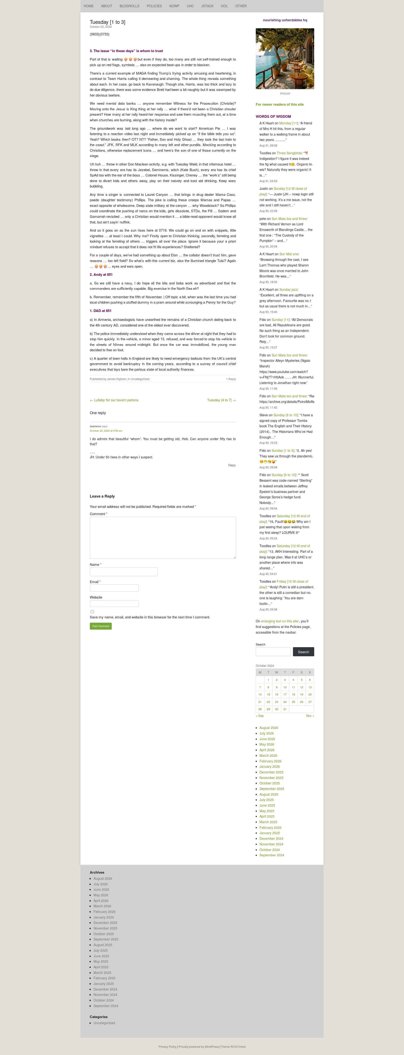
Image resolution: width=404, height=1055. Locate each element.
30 (276, 709)
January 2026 (270, 766)
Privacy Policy (168, 1046)
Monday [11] (288, 123)
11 (293, 687)
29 (268, 709)
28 (260, 709)
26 (301, 702)
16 (276, 694)
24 (285, 702)
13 (310, 687)
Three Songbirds (289, 153)
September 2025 (272, 788)
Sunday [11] (280, 319)
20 (310, 694)
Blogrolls (129, 6)
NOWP (174, 6)
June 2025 (267, 805)
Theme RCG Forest (233, 1046)
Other (241, 6)
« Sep (260, 715)
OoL (224, 6)
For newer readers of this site (280, 104)
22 (268, 702)
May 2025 (267, 810)
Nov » (310, 715)
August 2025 (269, 794)
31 (285, 709)
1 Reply (231, 379)
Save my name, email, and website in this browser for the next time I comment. (150, 616)
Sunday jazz (288, 289)
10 (285, 687)
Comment (98, 513)
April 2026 (267, 749)
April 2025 (267, 816)
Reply (232, 465)
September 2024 (272, 855)
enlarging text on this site (279, 621)
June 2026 (267, 738)
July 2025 (267, 799)
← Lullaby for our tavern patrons (114, 399)
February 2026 (270, 761)
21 (260, 702)
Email (95, 581)
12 (301, 687)
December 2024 (271, 838)
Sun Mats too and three (289, 218)
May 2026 (267, 744)
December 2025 (271, 772)
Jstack (207, 6)
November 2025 (271, 777)
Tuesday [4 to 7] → (221, 399)
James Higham (116, 379)
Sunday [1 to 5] (283, 450)
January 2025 (270, 832)
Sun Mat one (288, 253)
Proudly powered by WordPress (199, 1046)
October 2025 (270, 783)
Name (95, 564)
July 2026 (267, 733)
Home (89, 6)
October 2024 (270, 849)
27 (310, 702)
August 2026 (269, 727)
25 (293, 702)
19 (301, 694)
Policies (154, 6)
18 (293, 694)
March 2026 (268, 755)
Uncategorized (140, 379)
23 (276, 702)
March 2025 (268, 821)
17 (285, 694)
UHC (190, 6)
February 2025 (270, 827)
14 (260, 694)
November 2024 (271, 844)
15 (268, 694)
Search (260, 644)
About (106, 6)
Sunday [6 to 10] (286, 415)
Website (96, 597)
